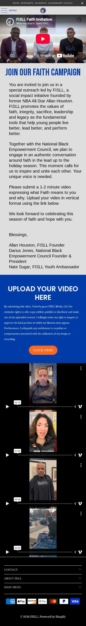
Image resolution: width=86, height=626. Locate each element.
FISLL (34, 616)
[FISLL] (43, 10)
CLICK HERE (43, 350)
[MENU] (2, 10)
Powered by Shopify (53, 616)
